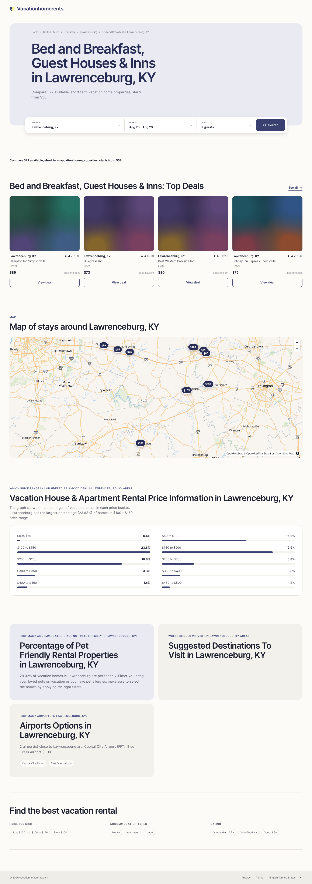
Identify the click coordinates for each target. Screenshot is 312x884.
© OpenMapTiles (253, 453)
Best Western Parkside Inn (176, 261)
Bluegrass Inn (93, 261)
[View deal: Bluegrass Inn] (119, 223)
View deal (45, 282)
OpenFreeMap (234, 453)
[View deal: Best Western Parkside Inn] (193, 223)
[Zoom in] (297, 342)
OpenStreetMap (285, 453)
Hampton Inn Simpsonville (27, 261)
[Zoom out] (297, 349)
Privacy (246, 877)
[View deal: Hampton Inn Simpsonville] (45, 223)
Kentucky (69, 32)
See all (295, 187)
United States (51, 32)
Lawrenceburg (88, 32)
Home (34, 32)
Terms (259, 877)
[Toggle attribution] (297, 453)
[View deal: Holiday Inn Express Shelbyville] (267, 223)
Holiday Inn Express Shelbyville (253, 261)
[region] (156, 397)
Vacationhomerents (40, 8)
